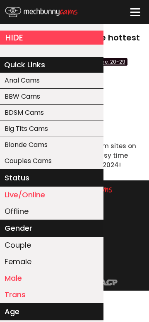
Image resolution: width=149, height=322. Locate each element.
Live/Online (25, 194)
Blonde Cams (26, 144)
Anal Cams (22, 80)
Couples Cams (28, 161)
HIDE (14, 37)
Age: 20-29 (111, 61)
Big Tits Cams (26, 128)
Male (13, 278)
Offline (17, 211)
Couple (18, 245)
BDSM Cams (24, 112)
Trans (15, 294)
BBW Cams (22, 96)
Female (18, 261)
